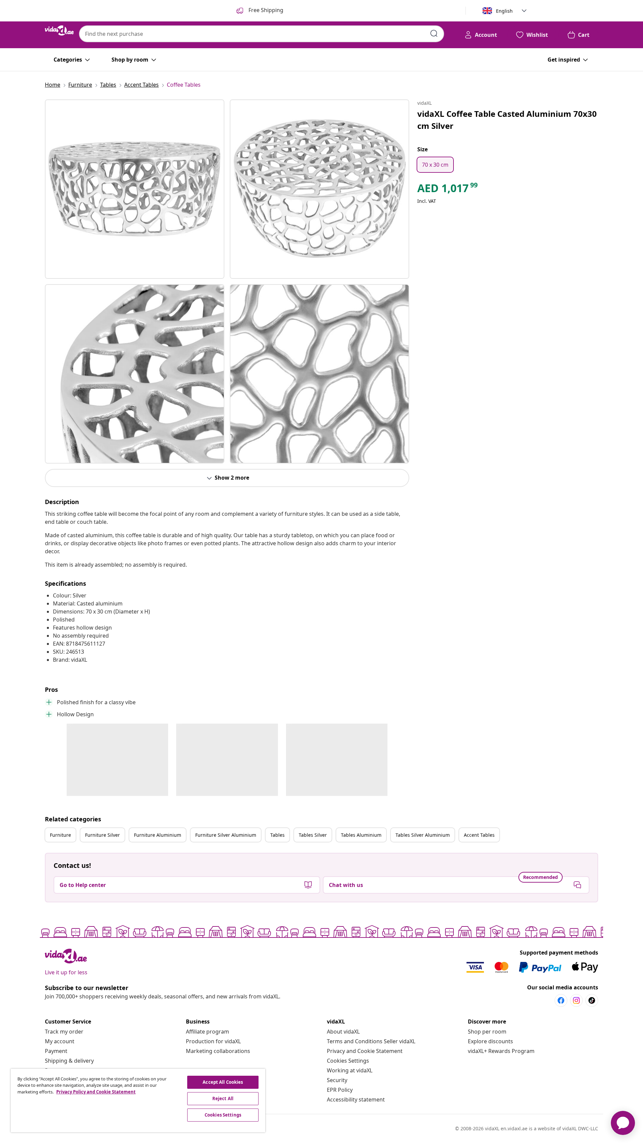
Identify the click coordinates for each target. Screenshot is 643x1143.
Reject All (222, 1098)
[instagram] (576, 1000)
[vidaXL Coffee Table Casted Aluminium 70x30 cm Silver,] (135, 189)
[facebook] (561, 1000)
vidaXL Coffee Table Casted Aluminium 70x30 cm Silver (507, 119)
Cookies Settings (348, 1060)
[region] (138, 1100)
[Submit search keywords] (434, 33)
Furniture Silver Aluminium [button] (225, 835)
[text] (448, 190)
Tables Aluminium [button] (361, 835)
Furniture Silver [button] (102, 835)
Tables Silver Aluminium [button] (423, 835)
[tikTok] (591, 1000)
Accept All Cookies (223, 1082)
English (504, 11)
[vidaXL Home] (59, 30)
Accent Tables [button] (479, 835)
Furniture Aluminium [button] (157, 835)
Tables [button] (277, 835)
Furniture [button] (60, 835)
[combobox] (261, 33)
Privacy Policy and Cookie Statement (96, 1092)
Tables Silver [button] (313, 835)
